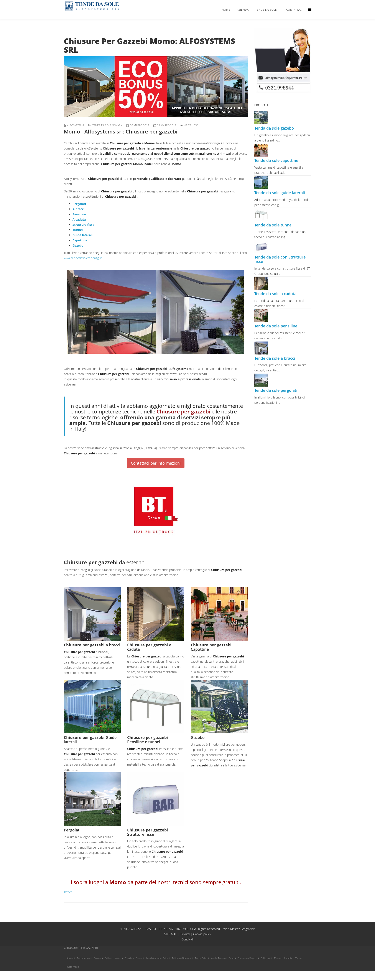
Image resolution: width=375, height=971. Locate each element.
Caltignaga (265, 958)
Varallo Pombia (218, 958)
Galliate (108, 958)
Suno (231, 958)
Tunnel (77, 230)
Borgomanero (83, 958)
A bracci (78, 209)
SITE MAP (170, 934)
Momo (277, 958)
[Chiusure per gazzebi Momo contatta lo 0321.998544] (156, 86)
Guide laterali (82, 235)
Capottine (79, 240)
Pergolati (79, 204)
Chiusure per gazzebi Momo (122, 164)
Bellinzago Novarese (181, 958)
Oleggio (128, 958)
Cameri (139, 958)
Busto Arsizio (72, 966)
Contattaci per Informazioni (156, 463)
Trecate (97, 958)
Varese (298, 958)
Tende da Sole (266, 9)
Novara (69, 958)
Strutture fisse (83, 225)
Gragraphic (248, 929)
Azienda (243, 9)
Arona (118, 958)
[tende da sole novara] (282, 60)
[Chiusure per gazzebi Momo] (156, 312)
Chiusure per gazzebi (119, 148)
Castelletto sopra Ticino (157, 958)
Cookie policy (202, 934)
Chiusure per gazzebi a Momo (132, 143)
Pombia (288, 958)
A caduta (79, 219)
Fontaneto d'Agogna (247, 958)
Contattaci (294, 9)
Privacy (186, 934)
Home (226, 9)
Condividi (187, 939)
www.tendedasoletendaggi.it (83, 258)
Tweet (68, 892)
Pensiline (79, 214)
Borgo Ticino (201, 958)
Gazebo (78, 245)
